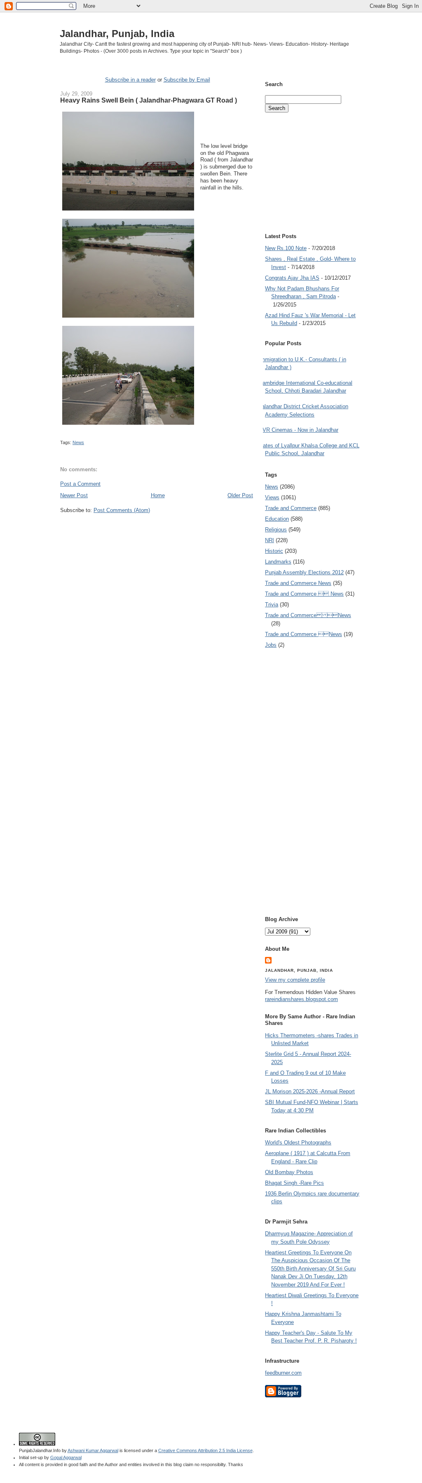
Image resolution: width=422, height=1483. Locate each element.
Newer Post (74, 495)
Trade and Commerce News (298, 583)
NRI (269, 540)
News (78, 442)
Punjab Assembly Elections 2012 (304, 572)
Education (277, 519)
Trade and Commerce (290, 508)
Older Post (240, 495)
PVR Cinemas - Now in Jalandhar (298, 430)
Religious (276, 529)
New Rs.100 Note (286, 248)
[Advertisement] (156, 529)
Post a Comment (80, 484)
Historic (274, 551)
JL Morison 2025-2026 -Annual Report (310, 1091)
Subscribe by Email (187, 80)
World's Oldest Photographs (298, 1142)
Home (158, 495)
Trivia (271, 604)
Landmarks (278, 562)
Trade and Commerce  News (304, 594)
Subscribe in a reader (130, 80)
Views (272, 497)
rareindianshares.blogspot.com (301, 999)
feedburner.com (283, 1373)
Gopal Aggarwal (66, 1457)
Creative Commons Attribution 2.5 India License (205, 1450)
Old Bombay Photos (289, 1172)
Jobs (271, 645)
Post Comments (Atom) (122, 510)
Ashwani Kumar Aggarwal (93, 1450)
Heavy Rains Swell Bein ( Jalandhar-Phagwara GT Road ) (148, 100)
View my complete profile (295, 980)
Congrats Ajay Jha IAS (292, 278)
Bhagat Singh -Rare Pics (294, 1183)
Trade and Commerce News (308, 615)
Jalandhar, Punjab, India (117, 33)
